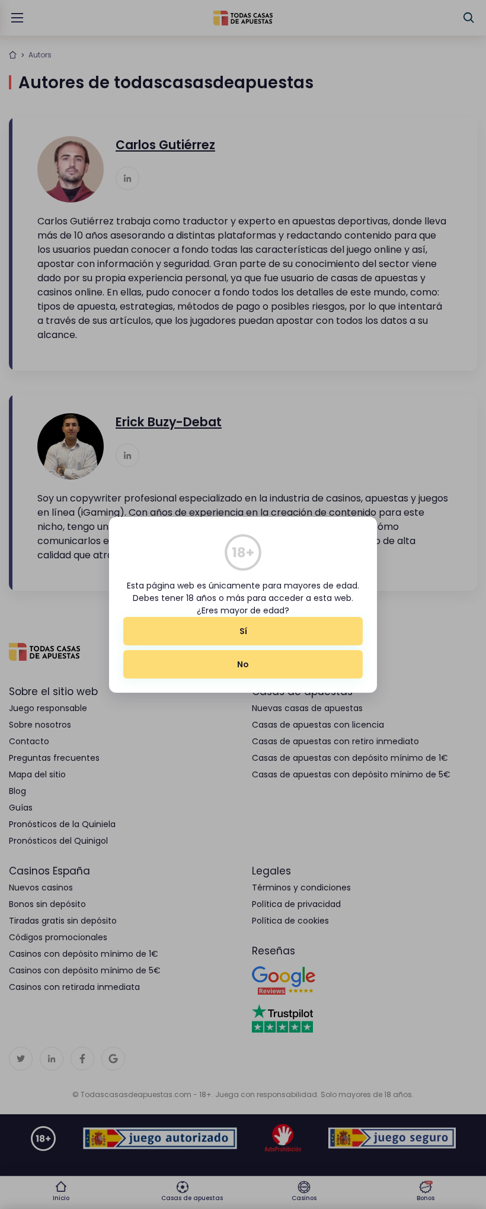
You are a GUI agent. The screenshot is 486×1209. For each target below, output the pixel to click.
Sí (243, 631)
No (243, 664)
